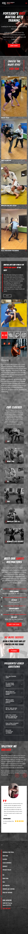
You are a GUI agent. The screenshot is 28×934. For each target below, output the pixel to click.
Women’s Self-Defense (9, 889)
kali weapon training (10, 250)
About (7, 295)
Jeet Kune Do (6, 160)
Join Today (14, 45)
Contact (5, 866)
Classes (5, 859)
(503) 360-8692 (6, 908)
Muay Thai (5, 878)
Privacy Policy (7, 870)
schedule (14, 651)
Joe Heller (14, 600)
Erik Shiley (14, 617)
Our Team (5, 856)
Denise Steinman (14, 591)
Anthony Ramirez (14, 609)
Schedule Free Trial (8, 852)
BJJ (3, 875)
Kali (4, 882)
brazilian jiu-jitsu (8, 205)
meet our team (14, 624)
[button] (17, 775)
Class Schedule (7, 863)
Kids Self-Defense (7, 892)
